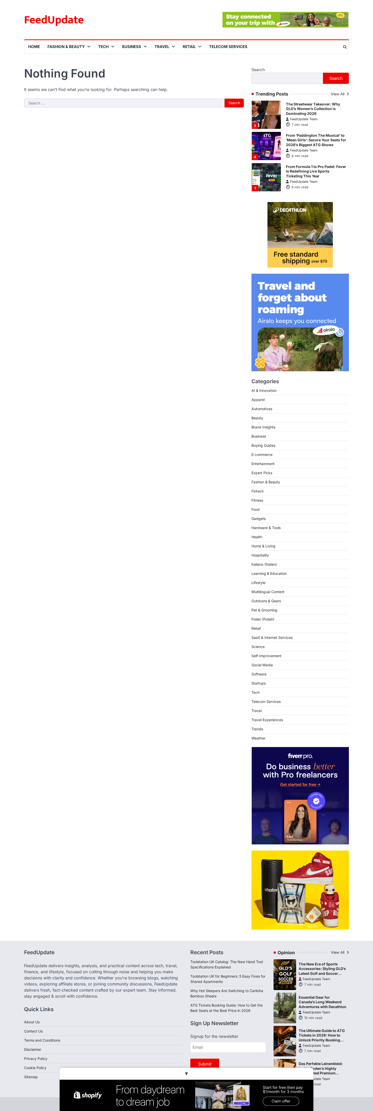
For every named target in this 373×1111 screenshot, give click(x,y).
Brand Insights (263, 427)
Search (258, 69)
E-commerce (262, 454)
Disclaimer (32, 1049)
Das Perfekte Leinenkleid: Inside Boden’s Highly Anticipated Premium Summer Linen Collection (321, 1070)
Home (34, 46)
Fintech (257, 491)
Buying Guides (263, 445)
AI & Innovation (264, 390)
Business (131, 46)
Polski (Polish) (262, 619)
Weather (258, 738)
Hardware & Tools (266, 528)
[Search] (345, 47)
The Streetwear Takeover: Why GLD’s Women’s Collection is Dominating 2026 (313, 109)
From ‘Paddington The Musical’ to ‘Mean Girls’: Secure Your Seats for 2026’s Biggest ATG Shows (316, 140)
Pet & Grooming (264, 610)
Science (258, 646)
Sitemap (31, 1077)
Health (256, 537)
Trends (257, 729)
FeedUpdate (54, 19)
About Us (32, 1022)
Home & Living (263, 546)
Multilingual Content (267, 592)
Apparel (258, 399)
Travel (162, 46)
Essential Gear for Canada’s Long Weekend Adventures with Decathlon (322, 1002)
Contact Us (33, 1031)
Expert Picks (261, 473)
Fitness (257, 500)
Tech (103, 46)
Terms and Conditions (42, 1040)
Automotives (261, 409)
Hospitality (260, 555)
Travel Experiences (267, 720)
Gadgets (258, 518)
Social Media (262, 665)
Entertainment (263, 463)
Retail (189, 46)
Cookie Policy (35, 1068)
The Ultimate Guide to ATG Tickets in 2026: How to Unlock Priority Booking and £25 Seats (322, 1037)
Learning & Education (269, 573)
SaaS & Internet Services (272, 637)
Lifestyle (258, 582)
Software (258, 674)
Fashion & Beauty (66, 46)
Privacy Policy (35, 1058)
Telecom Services (228, 46)
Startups (258, 683)
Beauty (257, 418)
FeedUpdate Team (303, 119)
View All (338, 94)
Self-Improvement (266, 656)
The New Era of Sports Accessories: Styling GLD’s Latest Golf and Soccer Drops (322, 971)
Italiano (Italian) (264, 564)
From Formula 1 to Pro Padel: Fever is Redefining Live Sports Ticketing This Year (316, 171)
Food (255, 509)
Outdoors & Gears (266, 601)
